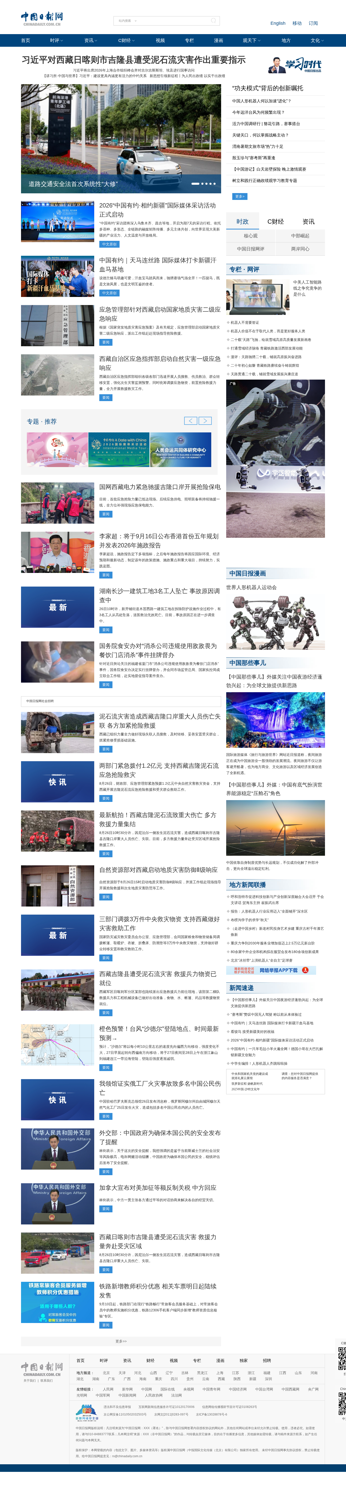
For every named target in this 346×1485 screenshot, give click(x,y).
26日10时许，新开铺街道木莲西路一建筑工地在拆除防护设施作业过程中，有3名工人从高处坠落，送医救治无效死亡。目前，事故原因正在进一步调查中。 (160, 615)
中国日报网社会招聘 (40, 701)
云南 (205, 1379)
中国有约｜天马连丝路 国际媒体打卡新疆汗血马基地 (272, 1023)
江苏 (235, 1373)
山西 (153, 1373)
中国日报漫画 (247, 573)
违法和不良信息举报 (117, 1407)
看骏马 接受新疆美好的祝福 (252, 1032)
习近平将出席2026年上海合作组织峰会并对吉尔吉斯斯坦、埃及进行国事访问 (134, 70)
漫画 (218, 40)
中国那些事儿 (247, 662)
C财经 (124, 40)
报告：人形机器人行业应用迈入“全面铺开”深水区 (269, 911)
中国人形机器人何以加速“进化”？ (262, 101)
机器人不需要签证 (245, 322)
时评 (54, 40)
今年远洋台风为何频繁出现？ (258, 112)
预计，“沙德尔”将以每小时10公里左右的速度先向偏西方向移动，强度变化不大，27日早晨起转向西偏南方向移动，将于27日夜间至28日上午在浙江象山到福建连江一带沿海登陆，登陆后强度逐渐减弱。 (159, 1053)
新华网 (127, 1389)
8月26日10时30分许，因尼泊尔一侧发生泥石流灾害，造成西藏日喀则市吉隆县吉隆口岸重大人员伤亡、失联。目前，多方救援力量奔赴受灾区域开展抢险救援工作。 (159, 839)
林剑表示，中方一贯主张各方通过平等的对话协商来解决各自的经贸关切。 (157, 1200)
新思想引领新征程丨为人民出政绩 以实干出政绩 (187, 76)
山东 (298, 1373)
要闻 (105, 342)
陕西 (237, 1379)
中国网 (146, 1389)
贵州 (190, 1379)
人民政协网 (154, 1395)
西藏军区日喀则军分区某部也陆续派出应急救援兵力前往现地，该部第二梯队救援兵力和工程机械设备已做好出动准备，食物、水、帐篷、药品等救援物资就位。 (159, 998)
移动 (297, 23)
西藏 (221, 1379)
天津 (122, 1373)
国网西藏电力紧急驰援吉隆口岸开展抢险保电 (160, 486)
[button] (195, 184)
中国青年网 (211, 1389)
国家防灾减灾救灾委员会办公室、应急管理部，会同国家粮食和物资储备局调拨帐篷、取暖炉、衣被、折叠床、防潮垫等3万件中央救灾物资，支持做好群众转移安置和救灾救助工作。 (159, 943)
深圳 (268, 1379)
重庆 (158, 1379)
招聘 (267, 1360)
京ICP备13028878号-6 (211, 1414)
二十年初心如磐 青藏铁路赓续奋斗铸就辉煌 (265, 365)
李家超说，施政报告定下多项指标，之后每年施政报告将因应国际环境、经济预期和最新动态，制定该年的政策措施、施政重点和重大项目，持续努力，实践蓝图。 (159, 560)
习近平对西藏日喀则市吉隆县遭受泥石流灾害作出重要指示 (134, 59)
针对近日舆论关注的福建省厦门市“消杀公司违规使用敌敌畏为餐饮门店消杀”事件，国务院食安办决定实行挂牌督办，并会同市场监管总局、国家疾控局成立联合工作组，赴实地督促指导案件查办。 (159, 670)
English (278, 23)
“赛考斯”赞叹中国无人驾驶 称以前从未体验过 (266, 1014)
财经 (150, 1360)
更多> (239, 196)
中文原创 (109, 244)
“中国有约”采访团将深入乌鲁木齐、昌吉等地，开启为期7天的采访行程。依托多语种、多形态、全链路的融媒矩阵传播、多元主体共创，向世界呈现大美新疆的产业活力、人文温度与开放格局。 (160, 229)
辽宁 (169, 1373)
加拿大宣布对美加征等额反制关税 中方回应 (158, 1187)
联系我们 (47, 1380)
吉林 (184, 1373)
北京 (106, 1373)
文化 (315, 40)
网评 (253, 269)
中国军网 (103, 1395)
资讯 (88, 40)
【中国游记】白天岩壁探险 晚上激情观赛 (269, 169)
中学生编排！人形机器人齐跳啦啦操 (259, 1063)
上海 (219, 1373)
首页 (25, 40)
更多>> (121, 1341)
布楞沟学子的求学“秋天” (250, 920)
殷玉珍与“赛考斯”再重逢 (253, 158)
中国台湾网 (264, 1389)
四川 (174, 1379)
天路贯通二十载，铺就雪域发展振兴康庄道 (264, 374)
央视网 (188, 1389)
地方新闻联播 (247, 884)
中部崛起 (300, 235)
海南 (142, 1379)
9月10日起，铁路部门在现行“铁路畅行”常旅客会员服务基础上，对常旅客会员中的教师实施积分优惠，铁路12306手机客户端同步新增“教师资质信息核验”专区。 (158, 1310)
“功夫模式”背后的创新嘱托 (267, 88)
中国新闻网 (127, 1395)
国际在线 (168, 1389)
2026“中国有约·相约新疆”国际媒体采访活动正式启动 (272, 1040)
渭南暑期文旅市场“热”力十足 (257, 146)
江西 (282, 1373)
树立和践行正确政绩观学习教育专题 (264, 180)
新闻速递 (241, 987)
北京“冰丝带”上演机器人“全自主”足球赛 (262, 960)
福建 (267, 1373)
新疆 (252, 1379)
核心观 (251, 235)
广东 (111, 1379)
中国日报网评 (250, 248)
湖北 (80, 1379)
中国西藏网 (290, 1389)
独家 (244, 1360)
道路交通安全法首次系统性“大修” (73, 183)
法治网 (176, 1395)
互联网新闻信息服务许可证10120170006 (167, 1407)
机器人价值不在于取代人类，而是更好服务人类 (268, 331)
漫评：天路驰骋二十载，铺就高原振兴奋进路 (266, 357)
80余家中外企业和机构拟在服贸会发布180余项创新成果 (275, 952)
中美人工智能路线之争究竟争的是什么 (307, 288)
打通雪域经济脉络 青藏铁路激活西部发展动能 (267, 348)
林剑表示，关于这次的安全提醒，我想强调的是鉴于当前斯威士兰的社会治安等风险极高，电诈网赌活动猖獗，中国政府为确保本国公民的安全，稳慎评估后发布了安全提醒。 (159, 1157)
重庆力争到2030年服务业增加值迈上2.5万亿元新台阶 (273, 943)
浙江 (251, 1373)
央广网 (313, 1389)
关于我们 (30, 1380)
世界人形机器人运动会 (251, 587)
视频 (160, 40)
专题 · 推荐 (42, 421)
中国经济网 (238, 1389)
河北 (137, 1373)
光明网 (81, 1395)
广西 (127, 1379)
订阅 (313, 23)
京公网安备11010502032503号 (125, 1414)
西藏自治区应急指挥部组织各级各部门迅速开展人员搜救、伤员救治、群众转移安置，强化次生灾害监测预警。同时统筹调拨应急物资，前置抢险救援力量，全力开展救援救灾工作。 (159, 383)
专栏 (189, 40)
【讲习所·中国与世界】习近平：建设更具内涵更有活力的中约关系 (95, 76)
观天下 (250, 40)
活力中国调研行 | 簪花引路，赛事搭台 (266, 124)
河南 (314, 1373)
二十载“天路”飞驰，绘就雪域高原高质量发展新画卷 (271, 340)
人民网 (108, 1389)
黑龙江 (202, 1373)
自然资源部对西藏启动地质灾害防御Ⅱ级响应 (158, 869)
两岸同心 (300, 248)
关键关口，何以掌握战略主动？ (260, 135)
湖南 (95, 1379)
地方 (286, 40)
